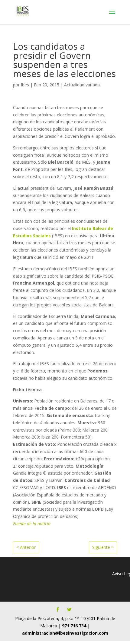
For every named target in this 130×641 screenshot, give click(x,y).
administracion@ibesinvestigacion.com (65, 633)
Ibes (25, 85)
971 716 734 (74, 626)
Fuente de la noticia (31, 523)
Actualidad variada (82, 85)
